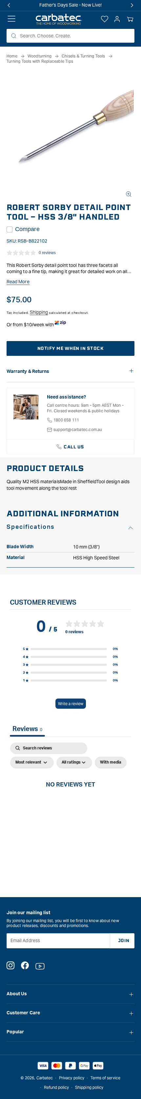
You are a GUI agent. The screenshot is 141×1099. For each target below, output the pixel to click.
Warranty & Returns (28, 371)
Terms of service (105, 1077)
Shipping (39, 312)
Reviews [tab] (27, 729)
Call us (74, 447)
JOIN (124, 940)
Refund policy (56, 1087)
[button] (130, 19)
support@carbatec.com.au (77, 429)
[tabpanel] (70, 799)
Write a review (70, 703)
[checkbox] (111, 762)
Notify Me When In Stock (70, 348)
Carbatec (44, 1077)
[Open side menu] (11, 19)
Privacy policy (71, 1077)
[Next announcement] (132, 5)
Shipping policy (89, 1087)
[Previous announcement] (9, 5)
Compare (27, 229)
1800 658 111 (66, 420)
